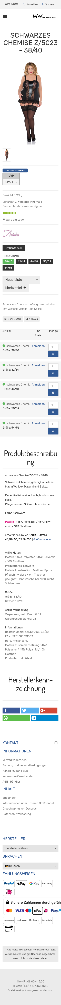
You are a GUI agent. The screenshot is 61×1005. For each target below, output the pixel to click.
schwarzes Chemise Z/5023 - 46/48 (29, 384)
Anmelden (32, 4)
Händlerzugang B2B (15, 770)
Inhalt (9, 789)
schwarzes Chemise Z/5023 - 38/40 (29, 346)
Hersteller (14, 839)
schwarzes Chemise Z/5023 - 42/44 (29, 365)
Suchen (49, 4)
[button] (11, 710)
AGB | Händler (11, 781)
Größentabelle (14, 248)
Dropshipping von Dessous (20, 808)
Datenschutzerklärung (17, 814)
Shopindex (9, 797)
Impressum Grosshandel (18, 776)
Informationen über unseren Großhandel (28, 803)
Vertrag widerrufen (15, 760)
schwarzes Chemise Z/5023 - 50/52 (29, 404)
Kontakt (10, 743)
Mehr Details (14, 319)
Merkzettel (13, 3)
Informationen (17, 751)
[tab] (30, 744)
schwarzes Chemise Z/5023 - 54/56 (29, 423)
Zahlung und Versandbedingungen (25, 765)
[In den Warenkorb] (53, 354)
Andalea (33, 319)
